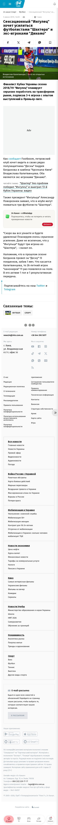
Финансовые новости (18, 557)
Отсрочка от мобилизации (20, 529)
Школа (11, 614)
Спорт (11, 656)
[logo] (18, 4)
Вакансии (35, 404)
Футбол (22, 12)
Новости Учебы (16, 606)
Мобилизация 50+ (16, 518)
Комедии (12, 593)
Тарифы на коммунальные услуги (23, 561)
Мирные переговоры (17, 485)
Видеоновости (14, 457)
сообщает (15, 158)
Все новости (15, 441)
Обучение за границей (18, 625)
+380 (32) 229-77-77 (20, 781)
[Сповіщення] (54, 4)
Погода (11, 464)
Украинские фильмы (17, 585)
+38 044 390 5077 (38, 335)
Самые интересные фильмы (21, 582)
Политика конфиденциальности (13, 411)
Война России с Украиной (22, 474)
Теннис (11, 667)
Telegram (9, 289)
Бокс (10, 659)
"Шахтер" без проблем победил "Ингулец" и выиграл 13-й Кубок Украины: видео (25, 187)
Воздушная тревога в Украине (22, 489)
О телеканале (9, 391)
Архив (33, 414)
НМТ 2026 (12, 618)
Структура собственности (42, 409)
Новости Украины (16, 449)
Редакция (8, 382)
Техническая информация (42, 395)
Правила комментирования (39, 389)
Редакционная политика (14, 387)
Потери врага (14, 501)
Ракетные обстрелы (17, 478)
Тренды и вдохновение (18, 646)
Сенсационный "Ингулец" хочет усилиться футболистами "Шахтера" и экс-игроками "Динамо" (41, 12)
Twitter (40, 285)
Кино (11, 578)
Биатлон (12, 671)
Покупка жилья (15, 643)
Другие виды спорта (17, 675)
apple (31, 734)
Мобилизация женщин (18, 521)
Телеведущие (9, 396)
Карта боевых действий (19, 481)
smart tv (12, 741)
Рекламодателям (11, 401)
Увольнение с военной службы (22, 514)
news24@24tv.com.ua (13, 335)
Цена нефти (13, 549)
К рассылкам (17, 716)
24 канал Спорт (10, 12)
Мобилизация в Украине (21, 510)
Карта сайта (36, 418)
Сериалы (12, 597)
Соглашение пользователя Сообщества (42, 383)
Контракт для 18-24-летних (20, 525)
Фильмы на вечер (16, 589)
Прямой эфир (14, 453)
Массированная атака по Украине (23, 493)
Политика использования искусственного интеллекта (15, 418)
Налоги (11, 565)
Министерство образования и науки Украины (29, 610)
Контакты (35, 400)
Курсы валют (14, 553)
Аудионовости (14, 460)
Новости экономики (19, 545)
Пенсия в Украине (16, 568)
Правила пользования (13, 405)
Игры (33, 423)
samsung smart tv (31, 741)
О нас (6, 377)
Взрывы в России (16, 497)
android (12, 734)
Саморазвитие (14, 622)
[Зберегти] (50, 42)
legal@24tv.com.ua (36, 784)
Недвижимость (16, 635)
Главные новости (16, 445)
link (33, 346)
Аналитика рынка (16, 639)
